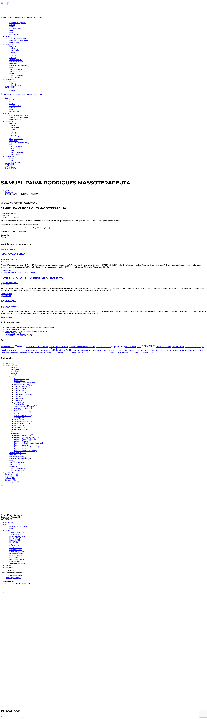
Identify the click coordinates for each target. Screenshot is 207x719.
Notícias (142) (10, 478)
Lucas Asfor (19, 353)
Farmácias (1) (19, 402)
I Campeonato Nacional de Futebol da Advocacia (142, 350)
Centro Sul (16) (14, 371)
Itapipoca (10, 353)
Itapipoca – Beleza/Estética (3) (25, 439)
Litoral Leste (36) (15, 455)
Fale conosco (10, 567)
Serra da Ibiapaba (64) (17, 462)
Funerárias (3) (19, 404)
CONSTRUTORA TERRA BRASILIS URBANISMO (32, 277)
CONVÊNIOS (149, 346)
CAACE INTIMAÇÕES (42, 347)
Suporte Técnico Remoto (18, 544)
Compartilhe (5, 235)
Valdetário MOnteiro (135, 353)
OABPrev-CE (13, 558)
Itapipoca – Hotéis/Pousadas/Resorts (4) (28, 443)
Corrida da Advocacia (163, 347)
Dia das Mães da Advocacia (15, 350)
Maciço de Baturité (32, 353)
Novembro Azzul (67, 353)
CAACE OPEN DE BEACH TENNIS (58, 347)
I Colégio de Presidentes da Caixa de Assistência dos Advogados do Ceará (180, 350)
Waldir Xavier (148, 353)
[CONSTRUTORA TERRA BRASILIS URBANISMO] (18, 272)
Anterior (4, 237)
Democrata (198, 347)
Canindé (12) (13, 367)
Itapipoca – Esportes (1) (22, 441)
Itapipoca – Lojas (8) (21, 445)
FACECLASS (8, 300)
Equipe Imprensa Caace (9, 213)
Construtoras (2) (20, 392)
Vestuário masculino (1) (22, 429)
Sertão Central (14, 217)
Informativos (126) (11, 476)
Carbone (98, 347)
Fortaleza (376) (14, 377)
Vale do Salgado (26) (16, 470)
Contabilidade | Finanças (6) (23, 394)
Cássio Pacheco (178, 347)
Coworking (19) (19, 396)
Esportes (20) (18, 400)
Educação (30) (19, 398)
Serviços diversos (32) (22, 424)
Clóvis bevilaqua (105, 347)
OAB (73, 353)
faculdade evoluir (61, 350)
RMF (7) (12, 461)
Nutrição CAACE (15, 538)
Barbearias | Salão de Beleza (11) (25, 383)
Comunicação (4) (20, 390)
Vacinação (9, 523)
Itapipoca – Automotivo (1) (23, 435)
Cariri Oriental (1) (15, 369)
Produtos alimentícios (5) (23, 416)
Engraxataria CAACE (16, 559)
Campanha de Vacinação (78, 347)
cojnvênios (118, 346)
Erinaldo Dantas (45, 350)
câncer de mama (190, 347)
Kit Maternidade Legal (17, 536)
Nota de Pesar (45, 353)
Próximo (4, 239)
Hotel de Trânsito (15, 556)
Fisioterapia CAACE (16, 554)
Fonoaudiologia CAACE (17, 552)
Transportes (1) (19, 427)
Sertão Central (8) (15, 464)
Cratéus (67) (13, 373)
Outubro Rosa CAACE (96, 353)
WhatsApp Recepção (13, 578)
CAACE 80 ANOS (31, 347)
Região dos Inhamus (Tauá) (19, 459)
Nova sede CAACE (57, 353)
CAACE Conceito (15, 548)
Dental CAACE (14, 546)
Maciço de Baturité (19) (17, 457)
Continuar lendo (6, 271)
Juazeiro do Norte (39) (17, 453)
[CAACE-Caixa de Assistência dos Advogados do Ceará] (21, 17)
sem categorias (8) (12, 482)
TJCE (126, 353)
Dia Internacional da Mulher (31, 350)
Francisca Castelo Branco (88, 350)
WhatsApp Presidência (14, 575)
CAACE (20, 346)
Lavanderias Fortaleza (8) (23, 408)
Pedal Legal (107, 353)
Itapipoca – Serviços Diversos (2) (25, 451)
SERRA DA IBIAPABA (117, 353)
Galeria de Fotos (102, 350)
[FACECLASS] (6, 296)
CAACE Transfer (15, 561)
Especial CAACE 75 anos (18, 526)
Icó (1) (11, 431)
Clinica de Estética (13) (22, 387)
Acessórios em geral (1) (22, 379)
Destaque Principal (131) (13, 472)
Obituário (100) (10, 480)
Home (7, 190)
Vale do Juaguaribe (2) (17, 468)
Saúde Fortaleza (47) (21, 420)
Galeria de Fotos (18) (12, 474)
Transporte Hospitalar (17, 563)
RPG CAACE (13, 542)
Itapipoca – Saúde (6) (21, 449)
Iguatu (3, 353)
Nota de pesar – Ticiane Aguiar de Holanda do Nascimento (26, 327)
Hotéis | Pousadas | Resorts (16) (25, 406)
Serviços (8, 530)
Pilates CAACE (14, 540)
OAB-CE (78, 353)
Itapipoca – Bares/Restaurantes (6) (26, 437)
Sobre (7, 524)
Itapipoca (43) (14, 433)
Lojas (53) (17, 410)
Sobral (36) (13, 466)
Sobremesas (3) (19, 425)
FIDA (11, 528)
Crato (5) (12, 375)
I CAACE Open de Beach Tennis (117, 350)
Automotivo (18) (19, 381)
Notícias (8, 565)
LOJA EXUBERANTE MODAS (15, 335)
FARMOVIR (76, 350)
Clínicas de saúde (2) (21, 389)
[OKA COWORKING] (8, 249)
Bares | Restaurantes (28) (23, 385)
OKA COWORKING (13, 254)
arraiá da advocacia (7, 347)
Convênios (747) (11, 365)
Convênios (9, 192)
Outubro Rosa (86, 353)
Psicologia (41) (19, 418)
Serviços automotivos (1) (23, 422)
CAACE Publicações (16, 532)
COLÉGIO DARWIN (130, 347)
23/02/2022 (5, 215)
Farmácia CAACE (15, 550)
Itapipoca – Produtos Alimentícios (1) (27, 447)
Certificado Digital (15, 534)
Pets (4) (16, 414)
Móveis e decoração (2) (22, 412)
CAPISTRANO (91, 347)
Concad (139, 347)
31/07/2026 (5, 261)
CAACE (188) (9, 363)
